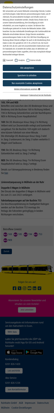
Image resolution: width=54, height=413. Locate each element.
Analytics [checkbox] (21, 60)
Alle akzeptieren (27, 68)
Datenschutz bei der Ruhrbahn (40, 95)
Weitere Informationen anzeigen (26, 89)
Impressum (24, 95)
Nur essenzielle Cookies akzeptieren (27, 83)
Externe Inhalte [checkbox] (35, 60)
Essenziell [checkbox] (9, 60)
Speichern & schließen (27, 75)
